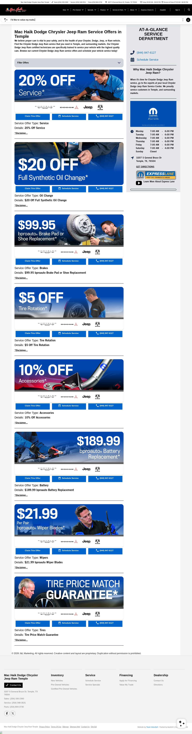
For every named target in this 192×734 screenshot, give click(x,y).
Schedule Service (93, 680)
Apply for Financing (128, 680)
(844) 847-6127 (146, 52)
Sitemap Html (75, 727)
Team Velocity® (152, 727)
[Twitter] (13, 713)
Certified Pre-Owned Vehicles (64, 689)
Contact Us (15, 685)
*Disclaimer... (21, 133)
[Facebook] (7, 713)
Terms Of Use (56, 727)
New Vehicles (57, 680)
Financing (126, 675)
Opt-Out (94, 727)
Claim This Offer (32, 116)
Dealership (161, 675)
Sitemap (65, 727)
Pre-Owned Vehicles (60, 685)
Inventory (57, 675)
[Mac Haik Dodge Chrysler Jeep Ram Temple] (17, 9)
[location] (106, 2)
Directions (158, 685)
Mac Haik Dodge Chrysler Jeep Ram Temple (21, 727)
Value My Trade (126, 685)
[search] (189, 10)
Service (90, 675)
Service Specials (92, 685)
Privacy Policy (44, 727)
